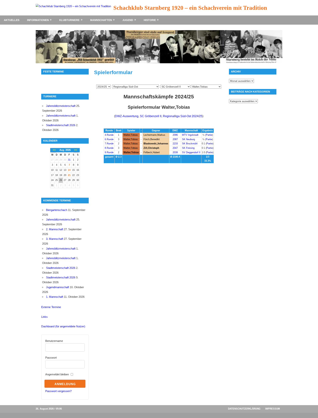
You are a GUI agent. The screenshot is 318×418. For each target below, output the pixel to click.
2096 (175, 135)
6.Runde (109, 139)
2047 (175, 148)
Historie (150, 20)
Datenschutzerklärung (244, 408)
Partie (209, 135)
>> (75, 150)
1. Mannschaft (54, 296)
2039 (175, 152)
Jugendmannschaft (57, 287)
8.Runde (109, 148)
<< (54, 150)
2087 (175, 139)
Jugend (127, 20)
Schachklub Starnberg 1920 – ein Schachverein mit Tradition (190, 7)
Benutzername (54, 340)
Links (44, 316)
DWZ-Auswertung (126, 116)
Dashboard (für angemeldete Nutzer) (63, 326)
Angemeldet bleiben (57, 374)
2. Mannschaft (54, 229)
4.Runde (109, 135)
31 (69, 159)
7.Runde (109, 143)
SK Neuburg (188, 139)
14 (69, 170)
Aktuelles (11, 20)
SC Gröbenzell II (150, 116)
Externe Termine (51, 307)
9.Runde (109, 152)
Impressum (272, 408)
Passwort (51, 357)
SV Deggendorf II (191, 152)
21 (69, 175)
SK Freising (188, 148)
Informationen (38, 20)
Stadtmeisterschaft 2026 (60, 125)
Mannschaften (101, 20)
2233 (175, 143)
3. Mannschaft (54, 238)
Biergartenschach (56, 209)
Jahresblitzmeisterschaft (60, 105)
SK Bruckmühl (189, 143)
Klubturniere (69, 20)
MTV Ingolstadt (190, 135)
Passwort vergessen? (58, 391)
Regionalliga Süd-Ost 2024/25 (182, 116)
